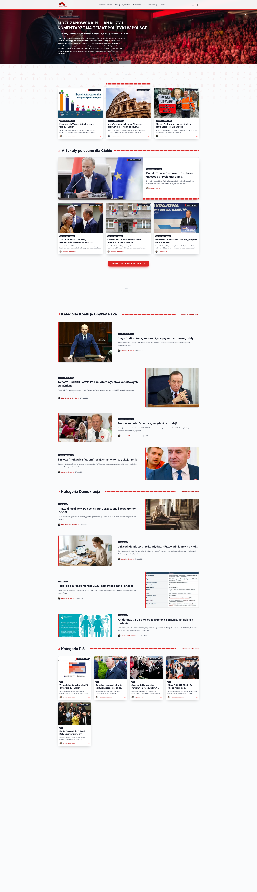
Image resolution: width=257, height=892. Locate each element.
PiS (144, 5)
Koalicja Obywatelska (122, 5)
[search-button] (192, 5)
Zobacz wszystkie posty (190, 314)
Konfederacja (152, 5)
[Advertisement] (128, 74)
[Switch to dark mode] (197, 5)
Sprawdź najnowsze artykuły (127, 264)
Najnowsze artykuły (105, 5)
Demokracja (137, 5)
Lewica (162, 5)
